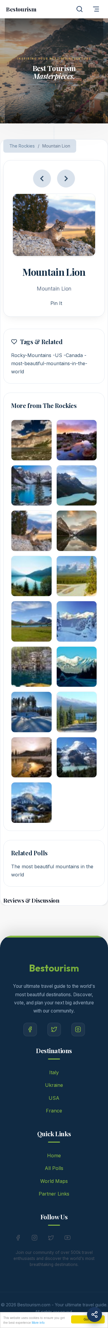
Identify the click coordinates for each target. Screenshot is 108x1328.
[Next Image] (66, 178)
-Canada (73, 355)
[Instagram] (78, 1029)
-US (57, 355)
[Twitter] (54, 1029)
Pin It (56, 303)
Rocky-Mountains (31, 355)
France (54, 1111)
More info (38, 1322)
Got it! (88, 1319)
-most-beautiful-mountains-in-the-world (49, 363)
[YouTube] (67, 1239)
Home (54, 1155)
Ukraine (54, 1085)
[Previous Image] (42, 178)
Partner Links (54, 1194)
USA (54, 1098)
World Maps (54, 1181)
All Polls (54, 1168)
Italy (54, 1072)
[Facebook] (30, 1029)
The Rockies (22, 145)
